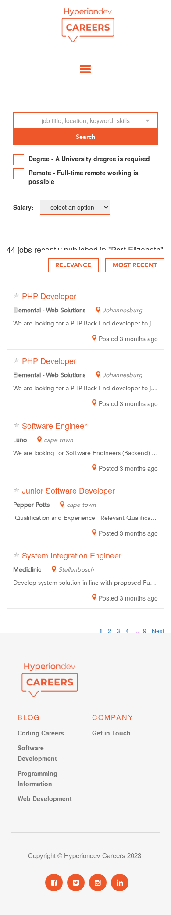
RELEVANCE (73, 265)
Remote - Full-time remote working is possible (83, 177)
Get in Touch (111, 732)
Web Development (45, 798)
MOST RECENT (135, 265)
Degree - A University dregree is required (89, 158)
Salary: (23, 207)
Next (158, 630)
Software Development (37, 753)
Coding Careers (41, 732)
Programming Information (37, 778)
